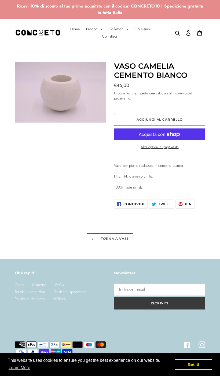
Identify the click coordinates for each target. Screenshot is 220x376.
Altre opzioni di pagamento (160, 147)
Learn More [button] (19, 367)
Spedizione (146, 93)
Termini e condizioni (30, 291)
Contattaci (39, 284)
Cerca (19, 284)
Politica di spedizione (70, 291)
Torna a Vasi (114, 239)
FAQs (59, 284)
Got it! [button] (193, 364)
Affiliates (59, 298)
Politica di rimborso (30, 298)
